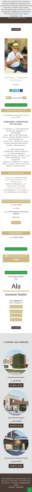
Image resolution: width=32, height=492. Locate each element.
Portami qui (16, 223)
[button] (16, 259)
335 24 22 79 (17, 315)
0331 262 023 (17, 461)
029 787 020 (17, 381)
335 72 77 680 (16, 311)
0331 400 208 (17, 421)
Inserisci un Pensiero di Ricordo (16, 105)
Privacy (16, 485)
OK (21, 16)
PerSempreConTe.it (24, 483)
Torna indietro (16, 29)
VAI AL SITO (17, 320)
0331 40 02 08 (16, 307)
